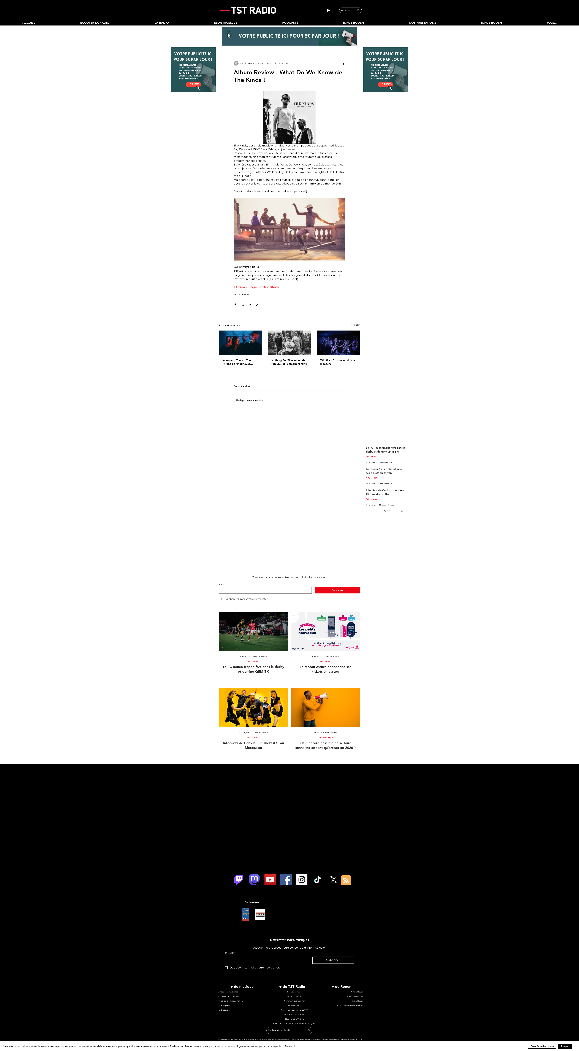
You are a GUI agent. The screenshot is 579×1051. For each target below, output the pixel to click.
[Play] (328, 10)
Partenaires (252, 902)
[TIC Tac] (317, 879)
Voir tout (355, 324)
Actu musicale (372, 499)
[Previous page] (378, 511)
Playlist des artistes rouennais (350, 1005)
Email (222, 584)
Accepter (565, 1046)
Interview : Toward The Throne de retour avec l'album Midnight (236, 362)
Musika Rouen (357, 1001)
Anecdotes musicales (228, 992)
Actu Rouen (371, 456)
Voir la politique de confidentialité (279, 1046)
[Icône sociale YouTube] (270, 879)
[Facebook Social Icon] (286, 879)
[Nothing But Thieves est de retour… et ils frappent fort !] (289, 343)
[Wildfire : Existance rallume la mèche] (338, 343)
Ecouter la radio (294, 992)
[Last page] (402, 511)
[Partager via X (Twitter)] (242, 304)
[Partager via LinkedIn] (249, 304)
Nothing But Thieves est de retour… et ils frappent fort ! (289, 362)
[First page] (371, 511)
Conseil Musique (325, 737)
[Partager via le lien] (257, 304)
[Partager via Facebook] (235, 304)
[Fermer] (575, 1046)
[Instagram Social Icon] (301, 879)
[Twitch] (238, 879)
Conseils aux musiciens (228, 996)
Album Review (242, 294)
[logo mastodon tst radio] (254, 879)
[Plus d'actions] (343, 63)
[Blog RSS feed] (346, 880)
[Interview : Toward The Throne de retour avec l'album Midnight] (240, 343)
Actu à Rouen (357, 992)
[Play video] (289, 229)
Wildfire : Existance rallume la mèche (337, 362)
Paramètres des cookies (542, 1046)
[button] (161, 22)
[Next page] (395, 511)
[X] (333, 879)
